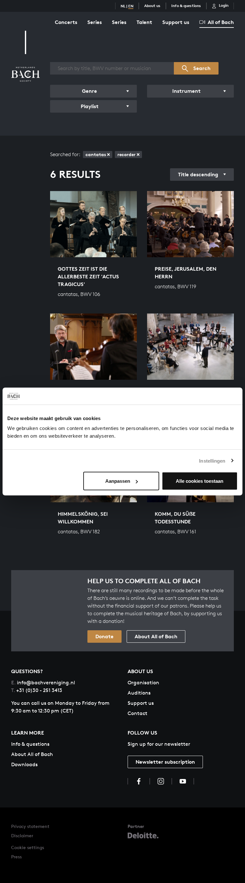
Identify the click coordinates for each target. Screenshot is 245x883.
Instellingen (212, 460)
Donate (104, 636)
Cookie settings (27, 847)
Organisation (143, 683)
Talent (144, 22)
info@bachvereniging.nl (43, 683)
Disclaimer (22, 835)
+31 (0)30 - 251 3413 (36, 690)
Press (16, 856)
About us (152, 5)
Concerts (66, 22)
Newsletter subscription (165, 762)
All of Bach (221, 22)
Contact (137, 713)
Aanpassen (117, 481)
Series (94, 22)
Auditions (139, 693)
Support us (175, 22)
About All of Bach (156, 636)
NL (123, 6)
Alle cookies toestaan (199, 481)
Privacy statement (30, 826)
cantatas (95, 154)
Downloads (24, 764)
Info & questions (186, 5)
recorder (126, 154)
